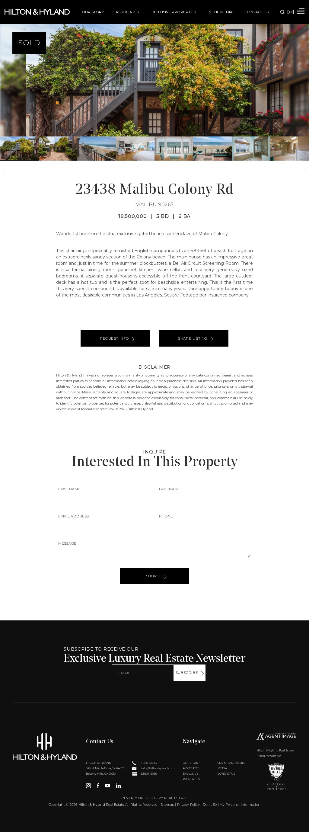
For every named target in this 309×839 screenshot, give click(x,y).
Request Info (114, 338)
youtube (107, 786)
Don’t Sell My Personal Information (231, 804)
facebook (98, 786)
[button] (7, 80)
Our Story (93, 12)
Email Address (73, 516)
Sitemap (167, 804)
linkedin (118, 786)
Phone (166, 516)
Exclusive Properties (173, 12)
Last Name (169, 489)
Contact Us (256, 12)
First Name (69, 489)
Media (222, 768)
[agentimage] (276, 737)
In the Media (220, 12)
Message (67, 543)
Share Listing (192, 338)
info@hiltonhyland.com (157, 768)
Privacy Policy (188, 804)
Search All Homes (231, 762)
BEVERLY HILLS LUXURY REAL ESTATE (154, 798)
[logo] (45, 746)
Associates (127, 12)
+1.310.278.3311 (149, 762)
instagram (88, 786)
